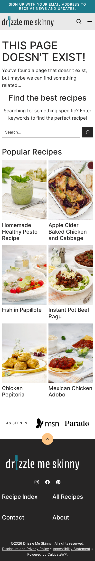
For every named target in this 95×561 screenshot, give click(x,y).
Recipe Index (20, 496)
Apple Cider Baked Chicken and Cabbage (67, 231)
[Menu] (89, 21)
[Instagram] (36, 482)
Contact (13, 517)
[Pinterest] (58, 482)
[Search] (79, 21)
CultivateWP (57, 554)
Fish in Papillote (22, 310)
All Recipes (67, 496)
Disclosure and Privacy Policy (25, 549)
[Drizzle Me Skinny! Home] (28, 21)
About (60, 517)
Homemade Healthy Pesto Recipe (20, 231)
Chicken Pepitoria (13, 391)
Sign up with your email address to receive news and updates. (47, 6)
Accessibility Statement (71, 549)
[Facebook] (47, 482)
